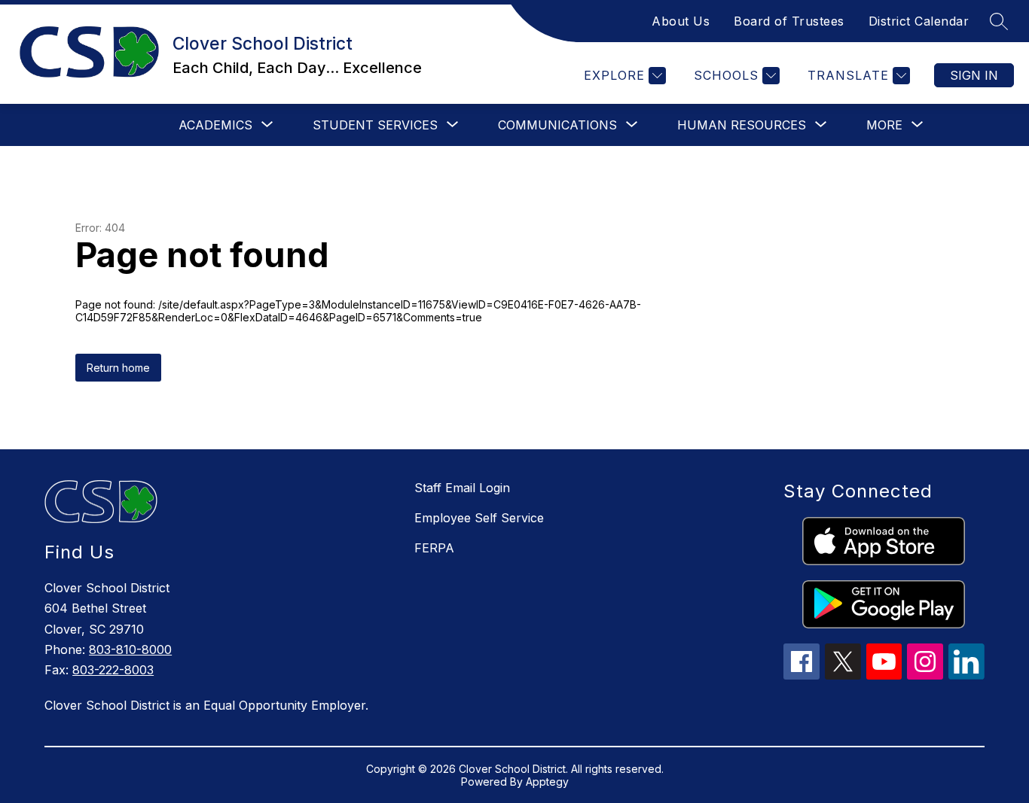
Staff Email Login (462, 487)
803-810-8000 (130, 649)
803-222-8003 (113, 669)
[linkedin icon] (966, 675)
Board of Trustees (789, 21)
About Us (681, 21)
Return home (118, 367)
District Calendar (919, 21)
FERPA (434, 547)
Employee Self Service (479, 517)
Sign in (974, 75)
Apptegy (547, 781)
